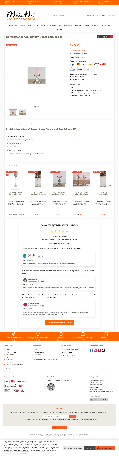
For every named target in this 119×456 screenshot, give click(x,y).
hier (100, 396)
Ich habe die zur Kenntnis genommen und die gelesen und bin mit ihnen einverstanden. (60, 420)
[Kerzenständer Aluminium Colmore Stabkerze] (37, 179)
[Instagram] (95, 350)
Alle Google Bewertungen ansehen (60, 322)
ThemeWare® (76, 435)
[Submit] (72, 416)
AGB (7, 357)
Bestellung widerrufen (59, 428)
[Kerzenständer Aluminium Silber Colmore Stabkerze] (103, 179)
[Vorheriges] (7, 75)
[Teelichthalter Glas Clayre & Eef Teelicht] (15, 179)
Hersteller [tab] (34, 124)
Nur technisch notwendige (73, 448)
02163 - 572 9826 (67, 353)
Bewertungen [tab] (45, 124)
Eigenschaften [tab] (24, 124)
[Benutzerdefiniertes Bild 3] (90, 64)
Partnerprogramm (39, 352)
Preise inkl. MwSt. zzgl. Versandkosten (78, 50)
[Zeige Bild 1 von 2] (35, 106)
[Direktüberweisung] (73, 69)
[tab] (12, 124)
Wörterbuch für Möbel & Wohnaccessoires (46, 359)
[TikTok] (103, 350)
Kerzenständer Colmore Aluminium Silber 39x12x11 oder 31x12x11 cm (81, 193)
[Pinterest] (99, 350)
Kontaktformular (75, 360)
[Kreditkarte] (104, 64)
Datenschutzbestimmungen (39, 420)
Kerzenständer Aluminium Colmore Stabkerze (38, 193)
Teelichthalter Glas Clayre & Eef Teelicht (16, 193)
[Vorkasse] (87, 69)
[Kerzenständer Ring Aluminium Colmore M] (59, 179)
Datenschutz (9, 359)
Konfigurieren (89, 448)
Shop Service (8, 346)
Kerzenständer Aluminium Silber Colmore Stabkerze (103, 193)
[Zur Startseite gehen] (20, 15)
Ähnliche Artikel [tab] (12, 166)
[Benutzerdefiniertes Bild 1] (78, 64)
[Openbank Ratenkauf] (97, 64)
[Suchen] (79, 15)
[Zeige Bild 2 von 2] (38, 106)
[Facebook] (91, 350)
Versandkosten (55, 434)
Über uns (36, 349)
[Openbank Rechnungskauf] (81, 69)
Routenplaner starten (100, 400)
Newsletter (37, 357)
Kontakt (8, 349)
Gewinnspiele (38, 354)
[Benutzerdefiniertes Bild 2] (84, 64)
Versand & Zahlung (11, 352)
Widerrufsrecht (10, 354)
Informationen (37, 346)
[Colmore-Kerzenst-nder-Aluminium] (37, 75)
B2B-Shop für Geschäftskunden (14, 364)
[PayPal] (72, 64)
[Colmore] (105, 37)
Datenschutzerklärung (37, 451)
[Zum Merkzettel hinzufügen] (22, 185)
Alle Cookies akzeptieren (105, 448)
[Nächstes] (66, 75)
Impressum (9, 362)
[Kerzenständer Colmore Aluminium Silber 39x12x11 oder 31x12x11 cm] (81, 179)
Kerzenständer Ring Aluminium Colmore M (59, 193)
